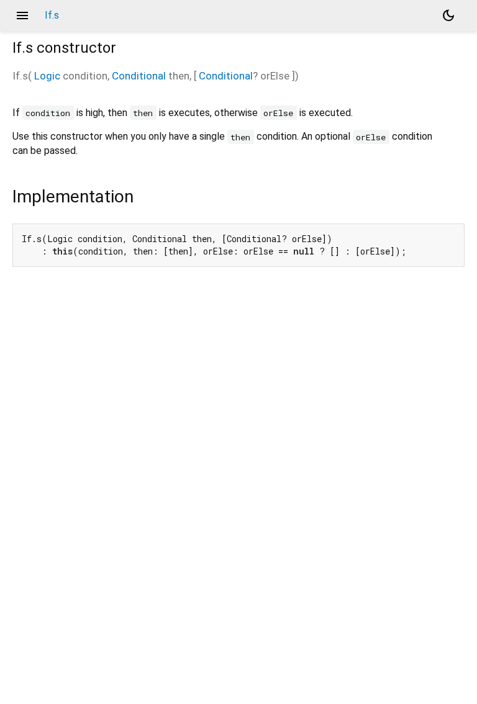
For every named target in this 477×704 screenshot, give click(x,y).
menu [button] (22, 15)
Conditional (139, 76)
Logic (47, 76)
